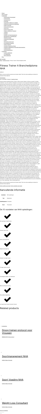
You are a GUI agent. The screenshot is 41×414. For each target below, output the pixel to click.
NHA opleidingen (7, 55)
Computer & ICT (7, 20)
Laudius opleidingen (8, 52)
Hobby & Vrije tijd (7, 25)
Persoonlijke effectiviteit (9, 41)
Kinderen (6, 33)
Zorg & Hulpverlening (8, 50)
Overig (5, 40)
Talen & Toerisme (7, 44)
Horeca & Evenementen (9, 26)
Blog (3, 56)
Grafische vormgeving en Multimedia (11, 24)
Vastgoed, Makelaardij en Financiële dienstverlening (14, 47)
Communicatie (7, 18)
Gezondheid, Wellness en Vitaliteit (11, 22)
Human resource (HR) (8, 29)
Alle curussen (4, 14)
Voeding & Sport (7, 48)
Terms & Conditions (4, 410)
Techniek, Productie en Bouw (10, 46)
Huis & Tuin (6, 28)
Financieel (6, 21)
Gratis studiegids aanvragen (16, 185)
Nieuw (3, 13)
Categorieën (4, 15)
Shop (1, 60)
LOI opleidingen (7, 54)
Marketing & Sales (7, 37)
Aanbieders (4, 51)
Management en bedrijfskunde (10, 36)
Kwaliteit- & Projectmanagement (10, 35)
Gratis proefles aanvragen (5, 185)
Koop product (11, 336)
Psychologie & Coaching (9, 43)
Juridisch (6, 32)
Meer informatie (9, 360)
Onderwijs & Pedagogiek (9, 39)
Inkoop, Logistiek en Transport (10, 30)
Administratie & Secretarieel (9, 17)
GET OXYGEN (2, 59)
